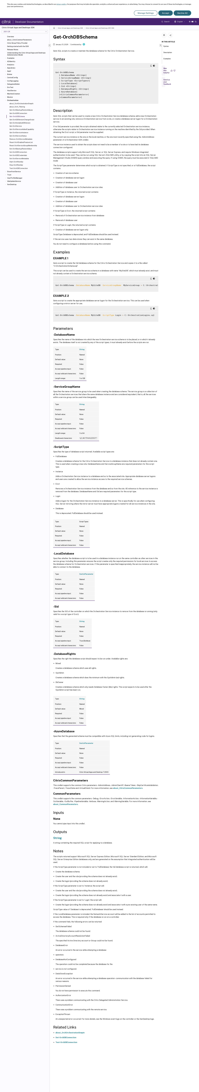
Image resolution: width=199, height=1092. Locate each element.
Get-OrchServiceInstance (18, 132)
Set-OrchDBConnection (18, 152)
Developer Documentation (29, 21)
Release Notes (12, 50)
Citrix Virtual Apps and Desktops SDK (70, 28)
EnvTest (10, 87)
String (82, 349)
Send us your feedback (167, 82)
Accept (165, 13)
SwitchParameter (86, 574)
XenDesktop (11, 184)
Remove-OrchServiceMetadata (20, 139)
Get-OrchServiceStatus (18, 136)
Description (167, 52)
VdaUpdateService (14, 181)
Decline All (182, 13)
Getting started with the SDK (18, 46)
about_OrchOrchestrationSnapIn (21, 103)
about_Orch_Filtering (17, 107)
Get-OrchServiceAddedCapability (21, 129)
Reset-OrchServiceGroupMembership (23, 145)
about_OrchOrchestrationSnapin (70, 1033)
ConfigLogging (12, 81)
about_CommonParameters (65, 804)
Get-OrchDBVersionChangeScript (21, 120)
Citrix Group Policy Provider (17, 43)
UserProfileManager (14, 178)
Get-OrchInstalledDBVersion (19, 123)
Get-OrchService (15, 126)
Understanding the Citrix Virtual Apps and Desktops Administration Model (26, 54)
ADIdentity (11, 61)
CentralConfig (12, 77)
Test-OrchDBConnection (18, 168)
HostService (11, 90)
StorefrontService (14, 171)
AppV (9, 71)
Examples (10, 58)
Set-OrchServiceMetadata (19, 158)
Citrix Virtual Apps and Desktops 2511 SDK (100, 28)
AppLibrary (11, 68)
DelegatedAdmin (13, 84)
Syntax (166, 46)
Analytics (10, 65)
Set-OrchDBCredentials (18, 155)
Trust (9, 175)
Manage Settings (146, 13)
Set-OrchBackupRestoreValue (20, 149)
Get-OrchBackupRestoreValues (21, 110)
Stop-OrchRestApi (16, 165)
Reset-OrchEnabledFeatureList (21, 142)
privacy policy (61, 4)
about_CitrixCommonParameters (19, 40)
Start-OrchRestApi (16, 162)
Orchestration (12, 100)
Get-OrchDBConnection (18, 113)
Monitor (10, 97)
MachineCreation (13, 94)
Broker (9, 74)
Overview (10, 37)
